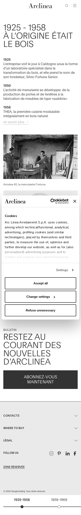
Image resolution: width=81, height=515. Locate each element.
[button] (67, 6)
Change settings (38, 296)
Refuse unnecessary (40, 310)
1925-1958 (22, 500)
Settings (62, 270)
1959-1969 (59, 500)
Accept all (40, 283)
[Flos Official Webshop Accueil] (40, 5)
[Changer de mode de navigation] (75, 5)
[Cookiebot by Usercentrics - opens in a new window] (51, 201)
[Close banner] (74, 201)
